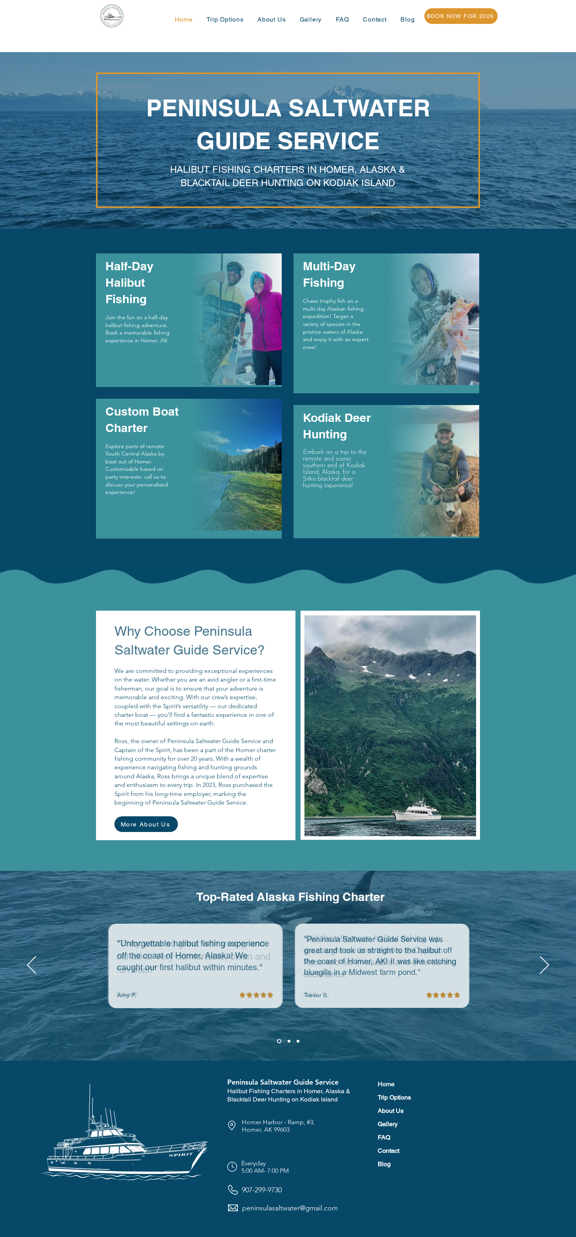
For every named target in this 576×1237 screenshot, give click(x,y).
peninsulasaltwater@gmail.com (290, 1208)
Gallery (388, 1124)
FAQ (384, 1137)
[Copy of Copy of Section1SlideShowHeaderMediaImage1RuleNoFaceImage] (298, 1041)
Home (386, 1084)
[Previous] (31, 965)
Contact (388, 1150)
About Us (391, 1110)
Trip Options (394, 1097)
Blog (384, 1164)
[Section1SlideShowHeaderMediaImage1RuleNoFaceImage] (279, 1041)
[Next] (544, 965)
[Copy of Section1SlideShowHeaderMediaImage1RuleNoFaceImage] (289, 1041)
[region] (189, 320)
